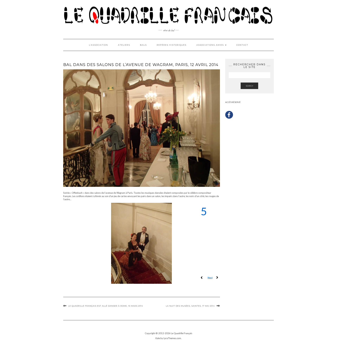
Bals (143, 45)
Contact (242, 45)
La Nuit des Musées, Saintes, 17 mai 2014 (190, 306)
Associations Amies (210, 45)
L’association (98, 45)
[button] (202, 277)
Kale (158, 338)
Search (249, 86)
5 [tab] (204, 211)
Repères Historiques (171, 45)
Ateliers (124, 45)
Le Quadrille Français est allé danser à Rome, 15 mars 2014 (105, 306)
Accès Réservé (233, 102)
